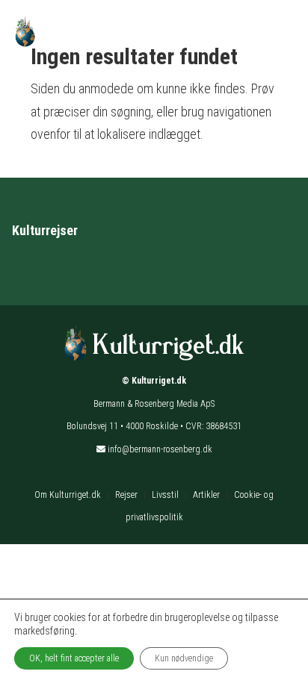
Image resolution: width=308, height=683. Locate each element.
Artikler (206, 495)
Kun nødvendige (184, 658)
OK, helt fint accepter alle (74, 658)
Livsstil (165, 495)
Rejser (126, 495)
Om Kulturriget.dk (67, 495)
